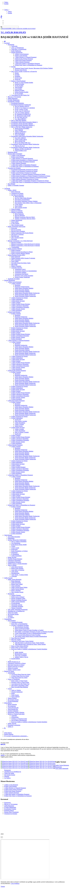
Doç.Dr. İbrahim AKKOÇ (22, 106)
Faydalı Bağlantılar (13, 701)
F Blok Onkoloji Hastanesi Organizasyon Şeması (24, 179)
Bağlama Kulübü (19, 90)
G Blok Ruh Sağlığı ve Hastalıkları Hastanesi (27, 63)
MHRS (3, 755)
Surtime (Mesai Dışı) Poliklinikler (17, 540)
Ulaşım (10, 688)
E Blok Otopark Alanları (18, 442)
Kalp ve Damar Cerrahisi (22, 432)
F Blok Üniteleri (15, 465)
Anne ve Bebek (12, 565)
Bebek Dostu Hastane (17, 568)
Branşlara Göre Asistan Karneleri (24, 275)
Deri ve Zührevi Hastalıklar (18, 541)
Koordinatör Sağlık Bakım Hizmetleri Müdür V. (24, 122)
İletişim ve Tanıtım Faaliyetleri (16, 714)
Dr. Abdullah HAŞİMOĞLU (23, 114)
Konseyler (17, 79)
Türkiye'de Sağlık (13, 612)
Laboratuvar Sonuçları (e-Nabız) (17, 663)
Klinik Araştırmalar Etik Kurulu (16, 226)
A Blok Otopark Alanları (18, 309)
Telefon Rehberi (12, 698)
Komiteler (17, 76)
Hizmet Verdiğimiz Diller (18, 598)
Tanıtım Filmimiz (16, 595)
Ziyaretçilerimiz (15, 603)
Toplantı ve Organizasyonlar (19, 718)
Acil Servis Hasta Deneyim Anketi (20, 674)
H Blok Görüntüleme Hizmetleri (20, 530)
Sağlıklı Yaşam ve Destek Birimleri (17, 563)
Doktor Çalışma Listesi (14, 669)
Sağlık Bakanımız (13, 98)
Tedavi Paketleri (15, 586)
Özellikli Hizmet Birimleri (15, 559)
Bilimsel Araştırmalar (17, 212)
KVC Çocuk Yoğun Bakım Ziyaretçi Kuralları (27, 635)
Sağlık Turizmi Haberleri (18, 601)
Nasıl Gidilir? (18, 206)
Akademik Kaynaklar (14, 279)
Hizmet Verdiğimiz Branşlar (19, 600)
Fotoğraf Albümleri (13, 711)
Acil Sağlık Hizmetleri (14, 536)
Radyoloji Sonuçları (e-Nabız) (16, 665)
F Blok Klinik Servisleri (17, 464)
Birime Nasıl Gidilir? (17, 584)
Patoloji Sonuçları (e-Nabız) (15, 666)
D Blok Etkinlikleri (16, 399)
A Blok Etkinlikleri (16, 310)
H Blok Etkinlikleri (16, 533)
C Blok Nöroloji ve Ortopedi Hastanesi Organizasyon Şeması (28, 174)
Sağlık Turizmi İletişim (17, 589)
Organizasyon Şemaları (14, 168)
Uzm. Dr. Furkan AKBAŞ (22, 112)
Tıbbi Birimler (8, 535)
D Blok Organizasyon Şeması (19, 386)
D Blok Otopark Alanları (18, 397)
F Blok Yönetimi (16, 446)
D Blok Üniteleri (16, 391)
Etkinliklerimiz (15, 573)
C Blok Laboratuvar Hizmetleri (20, 364)
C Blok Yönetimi (16, 342)
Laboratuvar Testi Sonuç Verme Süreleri (22, 641)
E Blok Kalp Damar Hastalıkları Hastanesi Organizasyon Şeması (29, 177)
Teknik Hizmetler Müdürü (22, 290)
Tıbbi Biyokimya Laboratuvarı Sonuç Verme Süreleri (29, 642)
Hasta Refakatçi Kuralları (22, 627)
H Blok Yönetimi (16, 506)
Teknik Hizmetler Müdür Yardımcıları (25, 294)
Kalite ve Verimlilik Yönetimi (16, 185)
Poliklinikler (11, 538)
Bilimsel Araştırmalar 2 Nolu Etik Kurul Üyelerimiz (25, 245)
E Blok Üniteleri (15, 435)
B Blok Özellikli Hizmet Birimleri (20, 334)
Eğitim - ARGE (12, 190)
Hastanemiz (11, 44)
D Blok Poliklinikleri (17, 388)
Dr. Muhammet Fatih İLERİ (22, 115)
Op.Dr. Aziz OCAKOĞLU (22, 111)
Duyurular (14, 239)
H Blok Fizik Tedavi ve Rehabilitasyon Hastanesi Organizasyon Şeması (31, 182)
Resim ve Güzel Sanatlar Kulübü (24, 82)
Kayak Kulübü (19, 93)
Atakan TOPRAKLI (20, 131)
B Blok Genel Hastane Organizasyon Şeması (23, 172)
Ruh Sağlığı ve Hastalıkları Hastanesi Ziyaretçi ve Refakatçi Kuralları (34, 631)
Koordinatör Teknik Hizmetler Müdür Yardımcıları (25, 144)
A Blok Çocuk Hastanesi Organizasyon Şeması (24, 171)
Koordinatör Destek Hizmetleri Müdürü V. (23, 125)
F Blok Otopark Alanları (18, 472)
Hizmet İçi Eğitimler (16, 210)
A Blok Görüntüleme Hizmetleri (20, 307)
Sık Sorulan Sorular (13, 614)
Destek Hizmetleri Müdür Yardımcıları (25, 296)
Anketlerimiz (11, 673)
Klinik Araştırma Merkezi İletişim (20, 253)
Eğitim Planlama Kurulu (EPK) (16, 255)
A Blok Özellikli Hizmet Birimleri (20, 304)
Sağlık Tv (10, 726)
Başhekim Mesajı (12, 152)
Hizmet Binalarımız (9, 280)
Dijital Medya (8, 703)
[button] (6, 9)
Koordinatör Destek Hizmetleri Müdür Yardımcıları (25, 147)
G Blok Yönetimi (16, 476)
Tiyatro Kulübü (19, 85)
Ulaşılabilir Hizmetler (17, 606)
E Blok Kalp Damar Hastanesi (23, 60)
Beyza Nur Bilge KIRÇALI (22, 142)
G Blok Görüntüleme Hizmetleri (20, 500)
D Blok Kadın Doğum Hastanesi (24, 59)
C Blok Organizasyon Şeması (19, 356)
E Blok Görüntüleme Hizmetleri (20, 440)
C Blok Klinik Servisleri (18, 359)
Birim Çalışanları (16, 590)
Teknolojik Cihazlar (16, 605)
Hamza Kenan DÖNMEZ (22, 128)
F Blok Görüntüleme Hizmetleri (20, 470)
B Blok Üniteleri (15, 332)
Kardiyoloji (18, 419)
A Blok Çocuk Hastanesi (22, 54)
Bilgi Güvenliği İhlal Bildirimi (19, 687)
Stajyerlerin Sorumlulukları (22, 199)
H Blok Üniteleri (16, 525)
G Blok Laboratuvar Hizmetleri (20, 498)
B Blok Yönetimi (16, 313)
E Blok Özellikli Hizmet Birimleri (20, 437)
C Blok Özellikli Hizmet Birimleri (20, 362)
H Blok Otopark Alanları (18, 532)
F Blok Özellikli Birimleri (18, 467)
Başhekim (17, 285)
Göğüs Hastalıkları (20, 423)
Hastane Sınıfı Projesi (21, 70)
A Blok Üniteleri (15, 302)
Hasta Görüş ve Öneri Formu (19, 647)
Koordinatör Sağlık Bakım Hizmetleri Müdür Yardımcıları (27, 136)
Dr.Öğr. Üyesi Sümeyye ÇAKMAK (25, 108)
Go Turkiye (11, 617)
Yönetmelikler (15, 247)
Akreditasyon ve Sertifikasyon (16, 611)
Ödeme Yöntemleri (16, 608)
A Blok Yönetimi (16, 283)
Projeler (13, 66)
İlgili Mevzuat (15, 236)
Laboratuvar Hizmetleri (14, 560)
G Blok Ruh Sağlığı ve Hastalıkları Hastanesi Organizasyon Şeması (30, 180)
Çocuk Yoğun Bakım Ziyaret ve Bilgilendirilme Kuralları (30, 633)
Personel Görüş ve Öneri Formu (20, 682)
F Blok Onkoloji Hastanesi (22, 62)
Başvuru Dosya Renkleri (18, 231)
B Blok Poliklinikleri (17, 329)
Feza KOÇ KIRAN (20, 138)
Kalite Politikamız (16, 51)
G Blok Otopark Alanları (18, 502)
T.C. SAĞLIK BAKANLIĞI (13, 32)
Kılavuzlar (14, 228)
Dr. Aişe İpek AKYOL (21, 117)
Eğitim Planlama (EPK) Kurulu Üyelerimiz (23, 258)
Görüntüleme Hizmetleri (14, 562)
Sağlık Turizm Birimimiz (14, 579)
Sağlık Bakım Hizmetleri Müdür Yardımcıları (27, 293)
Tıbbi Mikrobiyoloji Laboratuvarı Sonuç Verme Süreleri (30, 644)
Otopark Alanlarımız (17, 692)
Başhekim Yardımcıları (21, 316)
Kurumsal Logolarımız (14, 725)
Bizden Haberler (12, 704)
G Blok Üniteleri (16, 495)
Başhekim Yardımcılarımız (22, 286)
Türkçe (6, 2)
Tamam (3, 886)
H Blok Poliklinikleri (17, 522)
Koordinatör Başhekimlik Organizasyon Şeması (24, 169)
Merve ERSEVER (20, 141)
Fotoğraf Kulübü (19, 84)
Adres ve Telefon (16, 690)
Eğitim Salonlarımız (16, 220)
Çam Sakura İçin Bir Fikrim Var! (20, 95)
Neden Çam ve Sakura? (17, 597)
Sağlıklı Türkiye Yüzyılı (21, 657)
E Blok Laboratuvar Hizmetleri (19, 438)
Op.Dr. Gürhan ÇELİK (21, 109)
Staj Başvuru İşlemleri (17, 195)
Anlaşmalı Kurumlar (17, 622)
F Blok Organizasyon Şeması (19, 460)
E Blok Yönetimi (16, 402)
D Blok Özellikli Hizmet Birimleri (20, 392)
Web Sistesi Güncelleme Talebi (19, 685)
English (6, 3)
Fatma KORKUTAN (21, 150)
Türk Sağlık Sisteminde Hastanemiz (18, 609)
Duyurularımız (12, 706)
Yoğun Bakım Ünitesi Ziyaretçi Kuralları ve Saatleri (29, 630)
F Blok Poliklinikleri (17, 462)
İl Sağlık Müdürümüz (14, 100)
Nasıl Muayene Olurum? (18, 638)
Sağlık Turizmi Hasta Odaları (19, 587)
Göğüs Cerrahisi (19, 424)
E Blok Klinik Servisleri (18, 427)
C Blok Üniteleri (15, 361)
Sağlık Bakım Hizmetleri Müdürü (24, 288)
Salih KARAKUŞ (20, 133)
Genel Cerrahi (15, 548)
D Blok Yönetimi (16, 372)
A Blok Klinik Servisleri (18, 301)
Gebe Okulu (14, 571)
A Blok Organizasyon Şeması (19, 297)
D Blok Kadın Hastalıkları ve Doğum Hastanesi (24, 160)
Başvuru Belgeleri (20, 215)
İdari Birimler (11, 184)
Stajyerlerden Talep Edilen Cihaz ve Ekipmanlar (28, 203)
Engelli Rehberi (15, 658)
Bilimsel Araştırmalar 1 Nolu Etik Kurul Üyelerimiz (25, 244)
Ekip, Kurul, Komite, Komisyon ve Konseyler (24, 71)
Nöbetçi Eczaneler (13, 668)
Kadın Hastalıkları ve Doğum (19, 551)
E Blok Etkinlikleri (16, 443)
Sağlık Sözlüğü (19, 652)
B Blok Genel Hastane (21, 55)
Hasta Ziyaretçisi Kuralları (22, 628)
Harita (13, 693)
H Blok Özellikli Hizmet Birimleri (20, 527)
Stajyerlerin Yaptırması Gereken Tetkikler (26, 201)
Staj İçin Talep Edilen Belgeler (23, 198)
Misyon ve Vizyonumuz (14, 97)
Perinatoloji (14, 552)
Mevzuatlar (14, 264)
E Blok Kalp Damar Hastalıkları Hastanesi (23, 161)
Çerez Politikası (15, 883)
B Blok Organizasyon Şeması (19, 328)
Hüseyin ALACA (20, 146)
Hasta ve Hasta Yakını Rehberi (19, 646)
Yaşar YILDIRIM (20, 134)
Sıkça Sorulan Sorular (21, 207)
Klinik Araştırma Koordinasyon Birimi (22, 252)
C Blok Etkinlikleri (16, 369)
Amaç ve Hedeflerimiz (17, 47)
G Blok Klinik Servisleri (18, 494)
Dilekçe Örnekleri (16, 266)
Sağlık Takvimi (12, 723)
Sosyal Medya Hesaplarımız (19, 720)
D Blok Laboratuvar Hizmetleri (20, 394)
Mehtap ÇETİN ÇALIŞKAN (23, 149)
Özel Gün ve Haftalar (21, 655)
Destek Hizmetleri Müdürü (22, 291)
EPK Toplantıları (16, 260)
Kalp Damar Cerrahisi (21, 421)
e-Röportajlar (15, 717)
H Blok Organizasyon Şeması (19, 521)
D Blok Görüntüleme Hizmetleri (20, 396)
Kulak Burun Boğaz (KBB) (19, 544)
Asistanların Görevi (20, 269)
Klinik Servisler (12, 557)
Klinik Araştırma (15, 250)
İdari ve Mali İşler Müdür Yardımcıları (21, 127)
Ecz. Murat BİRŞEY (20, 119)
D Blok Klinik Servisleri (18, 389)
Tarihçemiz (14, 46)
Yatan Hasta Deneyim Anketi (19, 677)
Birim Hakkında (15, 191)
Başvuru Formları (16, 229)
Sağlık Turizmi (8, 578)
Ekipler (17, 73)
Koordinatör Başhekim (17, 103)
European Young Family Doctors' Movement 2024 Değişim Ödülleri (34, 68)
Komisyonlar (18, 78)
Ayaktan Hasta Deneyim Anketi (20, 676)
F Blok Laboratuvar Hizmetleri (19, 468)
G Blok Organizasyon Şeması (19, 491)
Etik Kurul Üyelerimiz (17, 234)
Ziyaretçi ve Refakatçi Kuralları (20, 625)
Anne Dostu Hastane (17, 567)
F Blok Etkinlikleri (16, 473)
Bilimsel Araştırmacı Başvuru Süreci (25, 217)
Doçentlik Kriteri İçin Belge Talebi (20, 263)
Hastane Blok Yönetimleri (15, 153)
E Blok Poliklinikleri (17, 418)
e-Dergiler (14, 576)
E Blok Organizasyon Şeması (19, 416)
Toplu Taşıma (15, 695)
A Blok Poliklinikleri (17, 299)
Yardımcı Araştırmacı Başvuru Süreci (25, 218)
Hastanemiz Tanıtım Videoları (16, 712)
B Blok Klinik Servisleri (18, 331)
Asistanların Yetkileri (20, 272)
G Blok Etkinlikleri (16, 503)
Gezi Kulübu (18, 89)
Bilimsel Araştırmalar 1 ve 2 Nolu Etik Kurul (20, 241)
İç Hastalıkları (15, 554)
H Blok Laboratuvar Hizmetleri (20, 529)
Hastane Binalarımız (16, 52)
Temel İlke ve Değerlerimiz (18, 49)
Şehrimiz (10, 616)
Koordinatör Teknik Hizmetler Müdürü (22, 123)
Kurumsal (7, 43)
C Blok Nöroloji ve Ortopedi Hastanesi (25, 57)
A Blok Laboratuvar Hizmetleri (20, 305)
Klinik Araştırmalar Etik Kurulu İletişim (22, 233)
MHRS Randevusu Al (14, 661)
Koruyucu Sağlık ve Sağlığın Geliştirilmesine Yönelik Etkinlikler (29, 649)
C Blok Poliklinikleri (17, 358)
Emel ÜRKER (19, 130)
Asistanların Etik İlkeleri (21, 274)
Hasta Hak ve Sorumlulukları (19, 624)
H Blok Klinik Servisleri (18, 524)
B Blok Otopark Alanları (18, 337)
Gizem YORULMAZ (21, 139)
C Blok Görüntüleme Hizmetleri (20, 366)
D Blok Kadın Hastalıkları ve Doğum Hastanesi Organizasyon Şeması (30, 176)
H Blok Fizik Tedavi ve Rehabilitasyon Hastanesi (28, 65)
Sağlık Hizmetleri (16, 582)
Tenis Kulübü (18, 87)
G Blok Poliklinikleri (17, 492)
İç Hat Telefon (19, 204)
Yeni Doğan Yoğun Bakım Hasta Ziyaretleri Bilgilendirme (31, 636)
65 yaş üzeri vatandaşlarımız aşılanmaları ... (16, 736)
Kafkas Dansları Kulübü (21, 92)
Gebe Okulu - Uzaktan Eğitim (19, 574)
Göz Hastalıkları (15, 543)
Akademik (7, 188)
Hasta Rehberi (12, 620)
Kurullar (17, 74)
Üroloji (13, 546)
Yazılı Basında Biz (13, 709)
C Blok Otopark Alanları (18, 367)
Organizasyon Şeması (17, 193)
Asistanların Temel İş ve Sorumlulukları (26, 271)
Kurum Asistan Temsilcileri (22, 277)
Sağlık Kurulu (19, 426)
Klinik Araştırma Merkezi (15, 248)
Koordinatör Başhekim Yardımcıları (21, 104)
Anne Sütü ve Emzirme (17, 570)
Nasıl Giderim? (15, 696)
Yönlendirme (8, 619)
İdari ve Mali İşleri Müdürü (18, 120)
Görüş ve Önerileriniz (14, 679)
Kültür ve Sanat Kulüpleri (18, 81)
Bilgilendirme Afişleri (21, 654)
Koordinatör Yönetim (14, 101)
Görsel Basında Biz (13, 707)
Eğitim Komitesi (15, 209)
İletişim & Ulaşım (9, 671)
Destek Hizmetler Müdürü (22, 454)
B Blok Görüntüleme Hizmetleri (20, 335)
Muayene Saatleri (16, 639)
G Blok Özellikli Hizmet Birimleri (20, 497)
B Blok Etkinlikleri (16, 339)
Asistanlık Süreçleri (16, 267)
